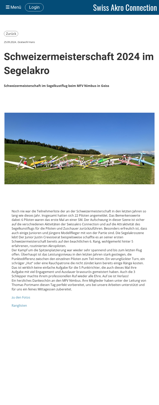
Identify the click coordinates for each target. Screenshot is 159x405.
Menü (15, 7)
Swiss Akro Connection (125, 7)
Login (34, 7)
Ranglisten (19, 305)
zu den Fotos (21, 297)
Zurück (11, 34)
